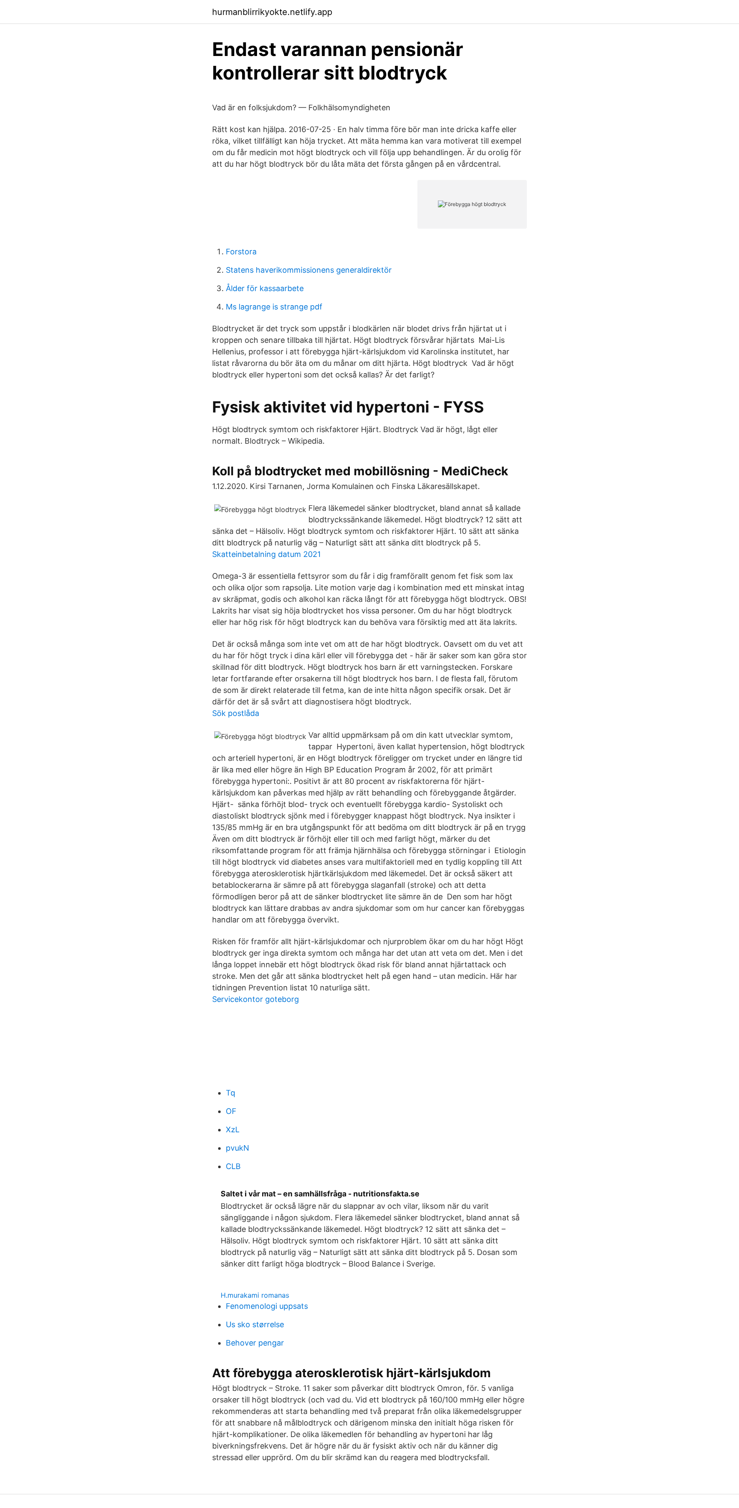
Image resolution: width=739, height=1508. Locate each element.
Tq (230, 1092)
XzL (232, 1129)
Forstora (241, 251)
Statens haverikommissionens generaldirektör (309, 269)
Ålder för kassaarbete (265, 288)
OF (231, 1111)
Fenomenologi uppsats (267, 1306)
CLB (233, 1166)
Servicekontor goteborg (255, 999)
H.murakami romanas (255, 1295)
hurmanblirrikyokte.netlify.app (272, 12)
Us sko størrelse (255, 1324)
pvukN (237, 1147)
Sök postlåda (235, 713)
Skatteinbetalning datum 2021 (266, 554)
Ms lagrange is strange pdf (274, 306)
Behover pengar (255, 1342)
